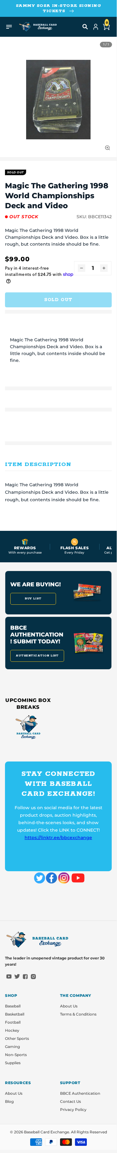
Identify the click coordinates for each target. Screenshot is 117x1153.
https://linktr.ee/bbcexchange (58, 837)
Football (13, 1022)
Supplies (13, 1062)
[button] (85, 27)
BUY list (33, 598)
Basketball (14, 1014)
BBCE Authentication (80, 1093)
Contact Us (70, 1101)
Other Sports (17, 1038)
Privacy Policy (73, 1109)
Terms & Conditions (78, 1014)
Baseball (13, 1006)
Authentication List (37, 655)
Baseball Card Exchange (46, 1132)
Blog (9, 1101)
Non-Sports (16, 1054)
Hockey (12, 1030)
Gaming (12, 1046)
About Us (68, 1006)
